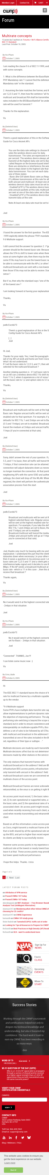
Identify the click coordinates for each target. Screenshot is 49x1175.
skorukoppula (8, 903)
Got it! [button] (13, 1170)
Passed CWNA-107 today (16, 896)
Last (17, 877)
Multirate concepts (17, 35)
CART (41, 2)
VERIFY (7, 1107)
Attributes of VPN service (16, 892)
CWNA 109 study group (23, 918)
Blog (4, 1142)
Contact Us (24, 2)
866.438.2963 (16, 1129)
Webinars (11, 1142)
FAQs (19, 1142)
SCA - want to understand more (26, 932)
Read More (23, 1061)
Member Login (8, 2)
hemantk (6, 918)
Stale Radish (8, 921)
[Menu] (45, 10)
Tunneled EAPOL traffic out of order (32, 921)
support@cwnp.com (18, 1131)
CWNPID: (6, 1095)
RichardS (6, 928)
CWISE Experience (24, 914)
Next (11, 877)
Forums (26, 39)
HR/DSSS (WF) (10, 1063)
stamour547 (8, 908)
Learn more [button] (9, 1163)
